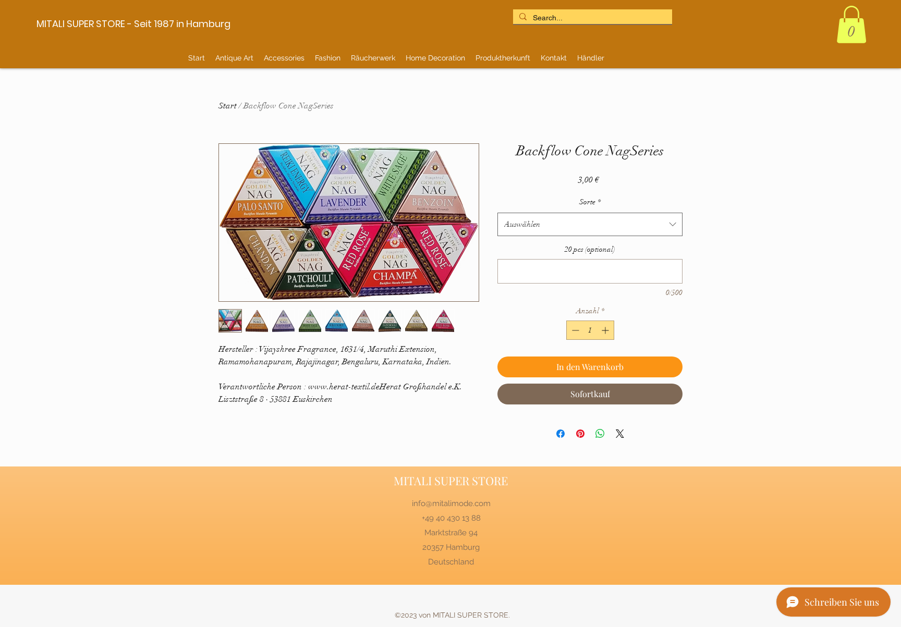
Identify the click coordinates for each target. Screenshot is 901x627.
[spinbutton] (590, 330)
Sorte (590, 202)
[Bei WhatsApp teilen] (600, 433)
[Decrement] (574, 330)
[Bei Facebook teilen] (560, 433)
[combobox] (590, 224)
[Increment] (606, 330)
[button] (851, 24)
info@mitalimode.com (451, 503)
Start (227, 106)
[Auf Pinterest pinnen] (580, 433)
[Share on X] (620, 433)
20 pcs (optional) (590, 249)
